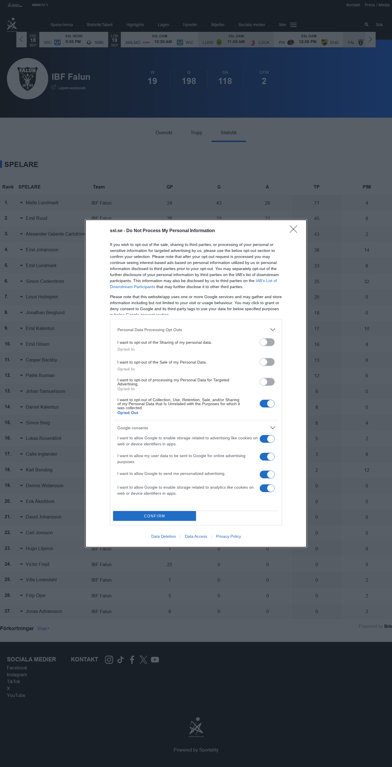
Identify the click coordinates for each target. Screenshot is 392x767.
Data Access (196, 536)
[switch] (267, 342)
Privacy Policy (228, 536)
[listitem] (196, 330)
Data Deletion (163, 536)
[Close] (295, 231)
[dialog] (196, 383)
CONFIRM (154, 516)
